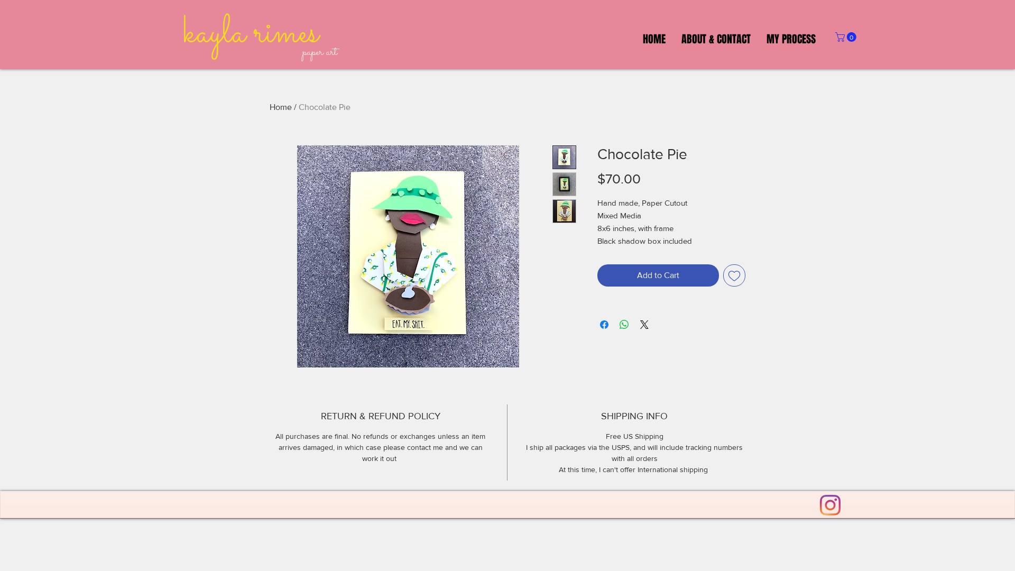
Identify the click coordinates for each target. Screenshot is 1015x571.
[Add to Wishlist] (734, 275)
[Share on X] (644, 324)
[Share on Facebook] (604, 324)
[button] (847, 37)
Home (281, 107)
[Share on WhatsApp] (624, 324)
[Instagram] (830, 505)
